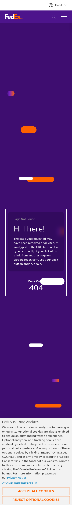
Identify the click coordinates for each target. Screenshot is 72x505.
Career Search (53, 16)
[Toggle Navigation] (64, 16)
